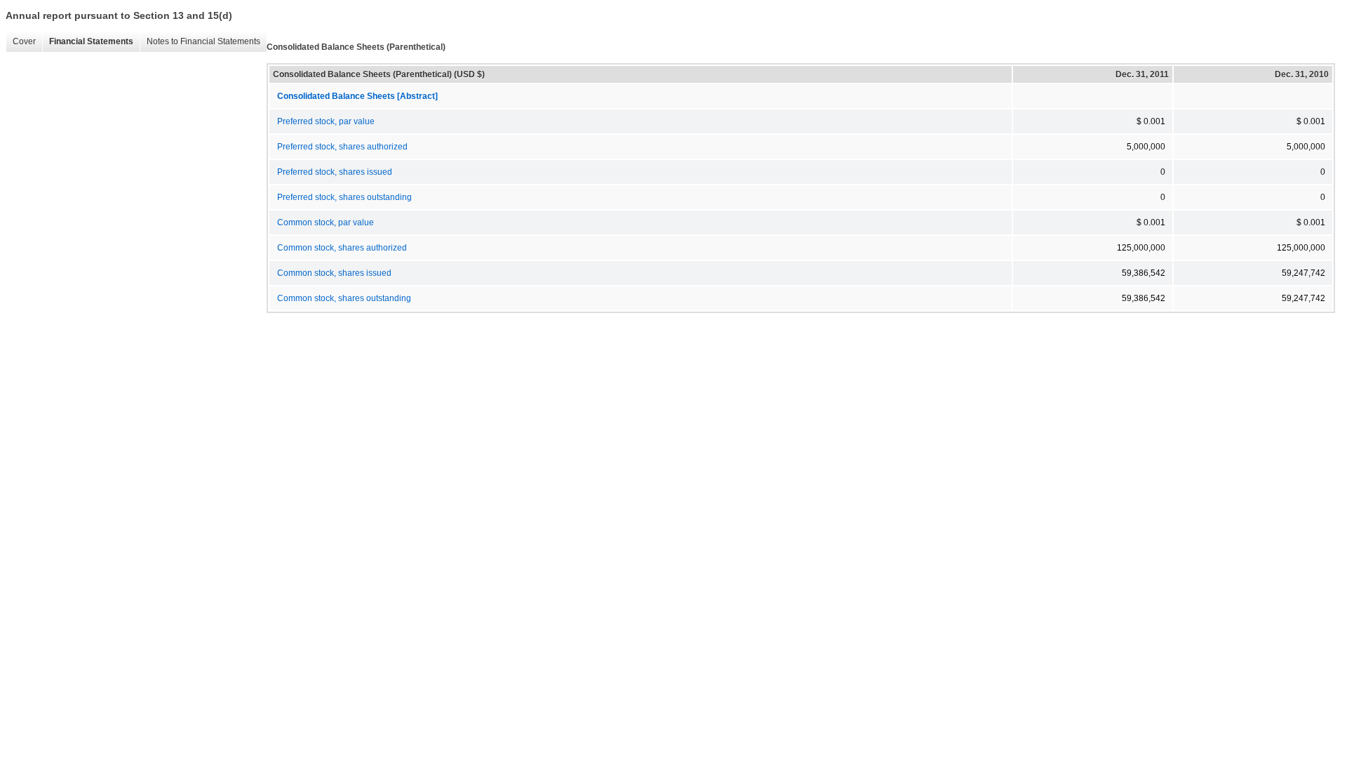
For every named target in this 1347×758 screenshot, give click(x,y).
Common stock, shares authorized (342, 248)
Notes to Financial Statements (200, 41)
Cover (21, 41)
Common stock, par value (325, 222)
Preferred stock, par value (326, 121)
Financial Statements (87, 41)
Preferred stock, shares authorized (342, 146)
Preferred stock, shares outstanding (344, 197)
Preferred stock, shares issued (334, 172)
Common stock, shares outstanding (344, 298)
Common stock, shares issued (334, 273)
